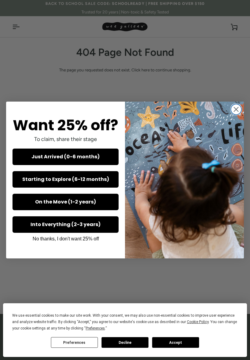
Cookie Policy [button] (198, 322)
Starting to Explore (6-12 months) (65, 179)
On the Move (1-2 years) (65, 201)
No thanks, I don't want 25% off (66, 238)
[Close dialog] (236, 109)
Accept (175, 342)
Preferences (74, 342)
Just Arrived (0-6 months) (65, 156)
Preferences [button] (95, 328)
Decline (125, 342)
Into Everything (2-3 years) (65, 224)
